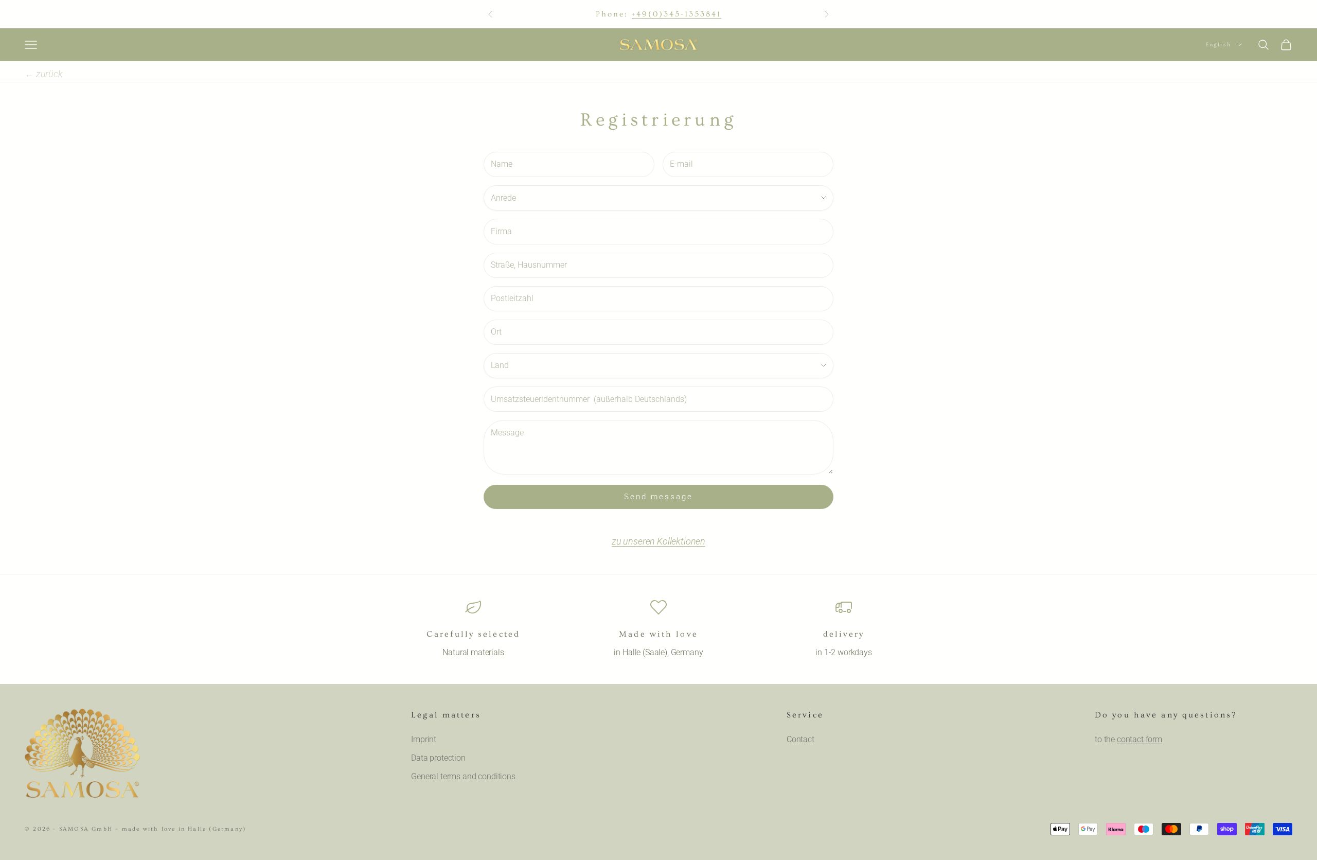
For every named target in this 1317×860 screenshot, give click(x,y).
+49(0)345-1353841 (677, 14)
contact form (1139, 739)
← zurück (44, 73)
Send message (658, 496)
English (1218, 44)
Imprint (423, 739)
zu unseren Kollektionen (658, 541)
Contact (800, 739)
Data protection (438, 758)
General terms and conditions (463, 776)
